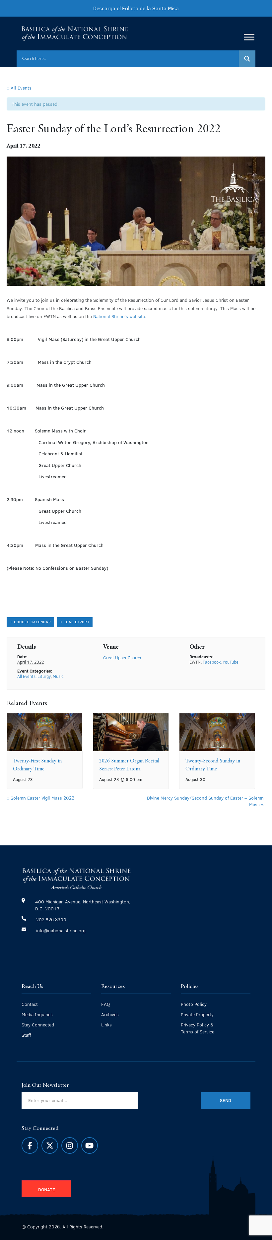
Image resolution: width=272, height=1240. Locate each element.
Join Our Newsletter (45, 1085)
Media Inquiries (37, 1014)
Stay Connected (38, 1024)
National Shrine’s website (119, 316)
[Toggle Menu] (249, 37)
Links (106, 1024)
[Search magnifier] (247, 58)
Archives (110, 1014)
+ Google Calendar (30, 621)
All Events (26, 676)
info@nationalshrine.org (61, 930)
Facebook (212, 662)
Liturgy (44, 676)
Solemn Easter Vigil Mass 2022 (40, 797)
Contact (30, 1004)
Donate (46, 1189)
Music (58, 676)
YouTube (230, 662)
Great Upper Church (122, 658)
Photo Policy (194, 1004)
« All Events (19, 87)
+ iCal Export (75, 621)
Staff (26, 1035)
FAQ (105, 1004)
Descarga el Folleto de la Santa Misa (136, 8)
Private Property (197, 1014)
